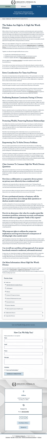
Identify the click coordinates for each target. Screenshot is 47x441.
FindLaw (39, 437)
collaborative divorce (31, 45)
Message (6, 357)
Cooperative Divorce (10, 315)
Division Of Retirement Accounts (13, 298)
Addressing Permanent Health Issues (14, 308)
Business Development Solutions (29, 437)
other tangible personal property (27, 57)
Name (5, 338)
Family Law (8, 282)
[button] (8, 6)
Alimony (8, 291)
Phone (5, 350)
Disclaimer (6, 367)
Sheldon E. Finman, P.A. (21, 436)
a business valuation (17, 60)
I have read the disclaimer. (12, 370)
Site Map (13, 437)
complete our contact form (24, 269)
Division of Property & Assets (13, 295)
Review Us (23, 427)
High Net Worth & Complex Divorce (14, 284)
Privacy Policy (18, 437)
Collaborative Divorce (10, 312)
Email (24, 6)
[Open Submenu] (42, 282)
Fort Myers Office (23, 423)
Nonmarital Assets (10, 302)
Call (39, 6)
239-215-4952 (13, 269)
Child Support (9, 288)
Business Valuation (10, 305)
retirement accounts (33, 91)
